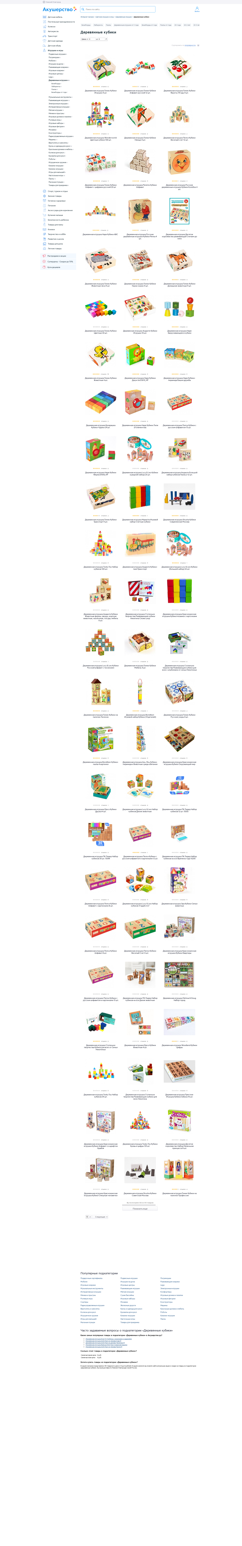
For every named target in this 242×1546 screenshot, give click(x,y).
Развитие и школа (56, 239)
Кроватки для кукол (57, 156)
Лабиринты (56, 86)
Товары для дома (55, 244)
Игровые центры (56, 74)
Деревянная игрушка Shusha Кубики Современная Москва (179, 521)
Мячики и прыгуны (57, 113)
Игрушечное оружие (58, 162)
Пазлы (54, 89)
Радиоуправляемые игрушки (61, 136)
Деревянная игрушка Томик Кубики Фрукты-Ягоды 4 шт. (179, 92)
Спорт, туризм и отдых (58, 191)
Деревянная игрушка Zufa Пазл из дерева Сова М (103, 1341)
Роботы (52, 159)
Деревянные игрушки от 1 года (126, 25)
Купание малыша (55, 215)
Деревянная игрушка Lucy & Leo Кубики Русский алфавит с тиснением (101, 667)
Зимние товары (55, 196)
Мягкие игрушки (56, 110)
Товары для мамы (55, 224)
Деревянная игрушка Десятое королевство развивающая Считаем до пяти (179, 236)
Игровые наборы (56, 123)
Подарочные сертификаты (91, 1278)
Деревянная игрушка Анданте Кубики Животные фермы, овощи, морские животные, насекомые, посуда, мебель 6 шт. (100, 617)
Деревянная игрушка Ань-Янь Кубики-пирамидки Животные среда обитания (140, 763)
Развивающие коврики (59, 67)
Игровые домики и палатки (60, 117)
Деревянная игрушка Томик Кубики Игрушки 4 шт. (101, 92)
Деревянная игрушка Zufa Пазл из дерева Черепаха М (105, 1343)
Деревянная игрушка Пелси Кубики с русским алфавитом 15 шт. (179, 426)
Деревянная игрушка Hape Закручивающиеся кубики (179, 332)
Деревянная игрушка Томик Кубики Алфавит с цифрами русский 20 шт (101, 186)
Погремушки (54, 57)
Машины (53, 139)
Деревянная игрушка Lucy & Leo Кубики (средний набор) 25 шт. (140, 473)
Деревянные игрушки (59, 80)
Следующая (100, 1217)
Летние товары (55, 248)
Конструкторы (55, 133)
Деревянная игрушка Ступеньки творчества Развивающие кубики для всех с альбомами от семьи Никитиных (179, 668)
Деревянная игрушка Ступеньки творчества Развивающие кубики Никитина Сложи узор (140, 616)
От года (178, 25)
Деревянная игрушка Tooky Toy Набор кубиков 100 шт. (101, 568)
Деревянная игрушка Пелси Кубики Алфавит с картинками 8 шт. (101, 905)
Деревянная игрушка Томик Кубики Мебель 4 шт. (140, 667)
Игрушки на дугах (56, 64)
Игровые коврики (57, 70)
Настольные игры (57, 175)
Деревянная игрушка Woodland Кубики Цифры (179, 1046)
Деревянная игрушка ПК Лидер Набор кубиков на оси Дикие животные (140, 999)
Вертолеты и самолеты (59, 143)
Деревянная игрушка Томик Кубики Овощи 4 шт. (140, 139)
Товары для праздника (58, 185)
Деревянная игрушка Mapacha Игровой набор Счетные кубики (140, 521)
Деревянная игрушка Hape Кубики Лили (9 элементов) (140, 426)
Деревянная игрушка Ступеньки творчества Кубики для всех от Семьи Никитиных (101, 1047)
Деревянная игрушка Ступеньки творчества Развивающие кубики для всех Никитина (140, 1097)
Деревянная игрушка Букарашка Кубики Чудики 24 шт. (100, 426)
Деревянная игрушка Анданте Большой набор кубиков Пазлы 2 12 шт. (179, 473)
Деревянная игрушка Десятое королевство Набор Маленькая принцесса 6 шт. (179, 1146)
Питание (52, 205)
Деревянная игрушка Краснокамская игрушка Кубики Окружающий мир (179, 763)
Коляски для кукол (57, 152)
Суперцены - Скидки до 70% (60, 261)
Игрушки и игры (55, 50)
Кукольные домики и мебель (61, 149)
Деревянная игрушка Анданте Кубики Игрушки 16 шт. (140, 332)
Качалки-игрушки (56, 166)
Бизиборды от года (59, 92)
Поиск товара (82, 9)
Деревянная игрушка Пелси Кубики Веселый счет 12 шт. (179, 139)
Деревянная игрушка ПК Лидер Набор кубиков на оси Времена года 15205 (179, 857)
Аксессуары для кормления (60, 210)
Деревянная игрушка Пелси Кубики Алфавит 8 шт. (101, 952)
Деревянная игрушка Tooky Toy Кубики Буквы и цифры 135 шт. (140, 1145)
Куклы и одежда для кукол (60, 146)
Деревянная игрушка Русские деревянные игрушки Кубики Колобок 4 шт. (179, 187)
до (96, 39)
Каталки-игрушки (56, 169)
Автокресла (53, 31)
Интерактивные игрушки (59, 107)
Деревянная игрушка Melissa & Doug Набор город (179, 999)
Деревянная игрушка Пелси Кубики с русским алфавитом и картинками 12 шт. (140, 857)
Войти (197, 11)
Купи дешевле (54, 267)
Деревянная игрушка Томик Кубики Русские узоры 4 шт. (179, 716)
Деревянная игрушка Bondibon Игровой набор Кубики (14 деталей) (140, 716)
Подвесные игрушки (58, 54)
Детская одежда (55, 41)
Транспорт (52, 36)
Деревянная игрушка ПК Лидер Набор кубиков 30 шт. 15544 (100, 857)
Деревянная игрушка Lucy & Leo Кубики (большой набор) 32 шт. (179, 568)
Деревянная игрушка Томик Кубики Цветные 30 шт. (101, 332)
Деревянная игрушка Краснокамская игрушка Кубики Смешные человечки (100, 1194)
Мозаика (53, 130)
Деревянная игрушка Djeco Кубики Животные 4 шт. (140, 1046)
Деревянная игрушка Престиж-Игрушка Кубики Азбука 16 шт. (179, 1096)
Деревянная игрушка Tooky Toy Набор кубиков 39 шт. (101, 1096)
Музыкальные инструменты (60, 97)
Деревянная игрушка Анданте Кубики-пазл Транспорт (140, 568)
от (87, 39)
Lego (51, 77)
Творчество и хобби (57, 234)
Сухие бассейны (127, 1295)
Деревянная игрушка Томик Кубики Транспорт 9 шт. (101, 521)
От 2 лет (187, 25)
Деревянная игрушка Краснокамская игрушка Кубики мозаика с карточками (179, 615)
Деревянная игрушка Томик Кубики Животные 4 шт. (101, 379)
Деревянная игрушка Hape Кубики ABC (100, 234)
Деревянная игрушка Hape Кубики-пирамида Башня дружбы (179, 379)
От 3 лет (197, 25)
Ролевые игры (55, 120)
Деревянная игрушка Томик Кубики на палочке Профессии (179, 1194)
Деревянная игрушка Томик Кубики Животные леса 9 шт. (101, 285)
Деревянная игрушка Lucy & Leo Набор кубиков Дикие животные (140, 810)
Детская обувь (54, 45)
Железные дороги (128, 1305)
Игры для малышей (57, 172)
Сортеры (84, 1302)
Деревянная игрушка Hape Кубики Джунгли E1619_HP (140, 379)
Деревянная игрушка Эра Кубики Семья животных (179, 905)
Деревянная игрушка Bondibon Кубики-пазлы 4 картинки (101, 763)
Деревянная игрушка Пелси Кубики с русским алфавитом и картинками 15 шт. (101, 999)
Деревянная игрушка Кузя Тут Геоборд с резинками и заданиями (109, 1339)
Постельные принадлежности (61, 22)
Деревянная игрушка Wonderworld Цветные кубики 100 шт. (101, 139)
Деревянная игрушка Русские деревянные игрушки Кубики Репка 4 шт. (140, 236)
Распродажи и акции (57, 256)
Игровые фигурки (57, 126)
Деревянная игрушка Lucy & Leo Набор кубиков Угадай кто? (140, 905)
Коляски (51, 26)
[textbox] (117, 9)
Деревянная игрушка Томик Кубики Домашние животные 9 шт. (179, 285)
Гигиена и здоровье (57, 201)
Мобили (53, 61)
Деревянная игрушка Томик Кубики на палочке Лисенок (101, 716)
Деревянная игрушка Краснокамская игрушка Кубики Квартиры (179, 952)
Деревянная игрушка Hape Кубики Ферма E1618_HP (100, 473)
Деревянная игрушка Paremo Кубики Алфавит (140, 186)
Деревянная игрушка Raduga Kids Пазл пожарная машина (106, 1345)
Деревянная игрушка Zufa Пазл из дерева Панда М (104, 1347)
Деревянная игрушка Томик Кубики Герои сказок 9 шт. (140, 285)
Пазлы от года (165, 25)
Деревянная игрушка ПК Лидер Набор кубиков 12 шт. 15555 (179, 810)
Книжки (51, 229)
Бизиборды (56, 84)
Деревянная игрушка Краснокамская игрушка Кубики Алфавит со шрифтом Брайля (101, 1146)
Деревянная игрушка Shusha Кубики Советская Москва (140, 1194)
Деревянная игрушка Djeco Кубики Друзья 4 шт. (100, 810)
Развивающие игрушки (59, 100)
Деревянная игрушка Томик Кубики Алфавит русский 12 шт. (140, 92)
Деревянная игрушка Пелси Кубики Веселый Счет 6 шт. (140, 952)
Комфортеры (166, 1292)
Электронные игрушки (59, 104)
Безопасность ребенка (58, 220)
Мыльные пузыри (56, 182)
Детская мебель (55, 17)
